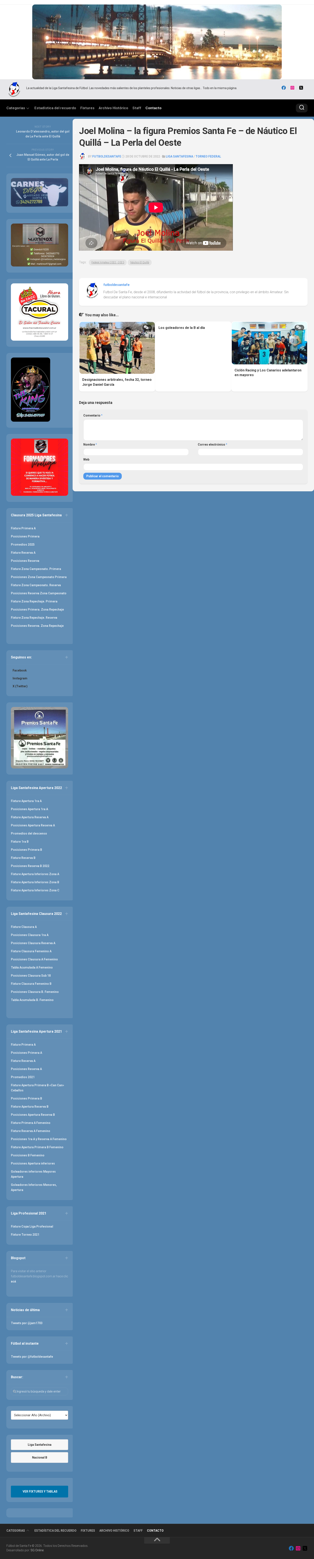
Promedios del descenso (29, 833)
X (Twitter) (20, 686)
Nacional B (39, 1457)
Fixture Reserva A (23, 552)
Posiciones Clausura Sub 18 (31, 975)
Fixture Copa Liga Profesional (32, 1226)
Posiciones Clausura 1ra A (29, 935)
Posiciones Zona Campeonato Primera (39, 577)
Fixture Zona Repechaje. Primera (34, 601)
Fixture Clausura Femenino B (31, 983)
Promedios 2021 (23, 1077)
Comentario (93, 415)
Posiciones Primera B (26, 849)
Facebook (20, 670)
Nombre (90, 444)
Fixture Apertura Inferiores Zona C (35, 890)
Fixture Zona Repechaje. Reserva (34, 617)
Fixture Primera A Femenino (30, 1123)
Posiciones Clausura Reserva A (33, 943)
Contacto (153, 108)
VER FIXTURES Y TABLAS (40, 1491)
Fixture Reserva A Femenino (30, 1131)
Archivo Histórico (113, 108)
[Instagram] (292, 88)
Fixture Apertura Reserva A (29, 817)
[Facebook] (284, 88)
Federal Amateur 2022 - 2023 (107, 262)
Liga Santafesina (179, 156)
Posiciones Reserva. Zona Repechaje (37, 625)
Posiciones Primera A (26, 1052)
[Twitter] (301, 88)
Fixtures (87, 108)
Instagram (20, 678)
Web (86, 459)
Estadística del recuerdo (55, 108)
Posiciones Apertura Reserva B (33, 1114)
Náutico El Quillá (139, 262)
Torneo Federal (208, 156)
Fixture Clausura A (24, 927)
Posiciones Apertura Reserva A (33, 825)
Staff (136, 108)
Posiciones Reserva (25, 560)
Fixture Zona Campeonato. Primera (36, 569)
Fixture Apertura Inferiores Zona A (35, 874)
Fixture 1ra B (20, 841)
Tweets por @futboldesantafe (32, 1356)
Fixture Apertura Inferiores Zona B (35, 882)
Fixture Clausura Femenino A (31, 951)
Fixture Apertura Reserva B (29, 1106)
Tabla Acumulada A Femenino (32, 967)
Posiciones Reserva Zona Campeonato (38, 593)
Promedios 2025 (23, 544)
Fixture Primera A (23, 528)
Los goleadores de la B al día (181, 328)
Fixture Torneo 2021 (25, 1234)
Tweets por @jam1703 (27, 1323)
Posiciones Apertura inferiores (33, 1163)
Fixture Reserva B (23, 858)
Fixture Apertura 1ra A (26, 801)
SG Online (37, 1550)
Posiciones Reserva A (26, 1069)
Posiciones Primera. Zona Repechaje (37, 609)
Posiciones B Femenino (27, 1155)
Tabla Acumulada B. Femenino (32, 1000)
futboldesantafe (106, 156)
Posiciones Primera (25, 536)
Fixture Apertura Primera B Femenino (37, 1147)
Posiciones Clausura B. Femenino (35, 992)
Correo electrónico (212, 444)
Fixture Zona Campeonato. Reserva (36, 585)
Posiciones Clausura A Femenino (34, 959)
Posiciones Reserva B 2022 (30, 866)
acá (13, 1281)
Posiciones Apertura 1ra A (29, 809)
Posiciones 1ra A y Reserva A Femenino (39, 1139)
